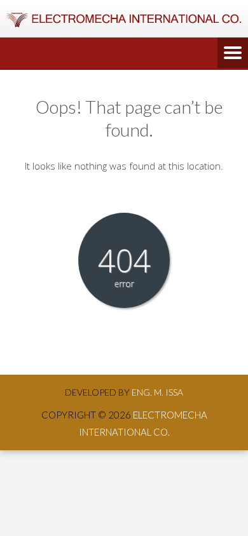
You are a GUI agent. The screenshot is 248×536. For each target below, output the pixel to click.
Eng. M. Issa (157, 392)
